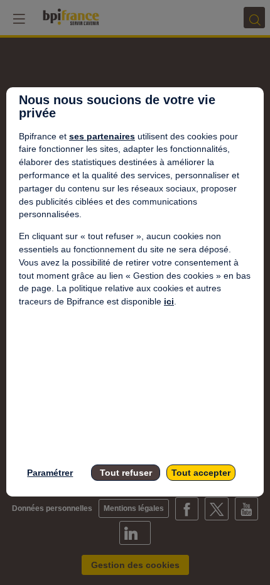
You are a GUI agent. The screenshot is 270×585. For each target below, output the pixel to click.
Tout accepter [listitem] (200, 473)
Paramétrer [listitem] (50, 473)
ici (169, 301)
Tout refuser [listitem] (126, 473)
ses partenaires (102, 136)
